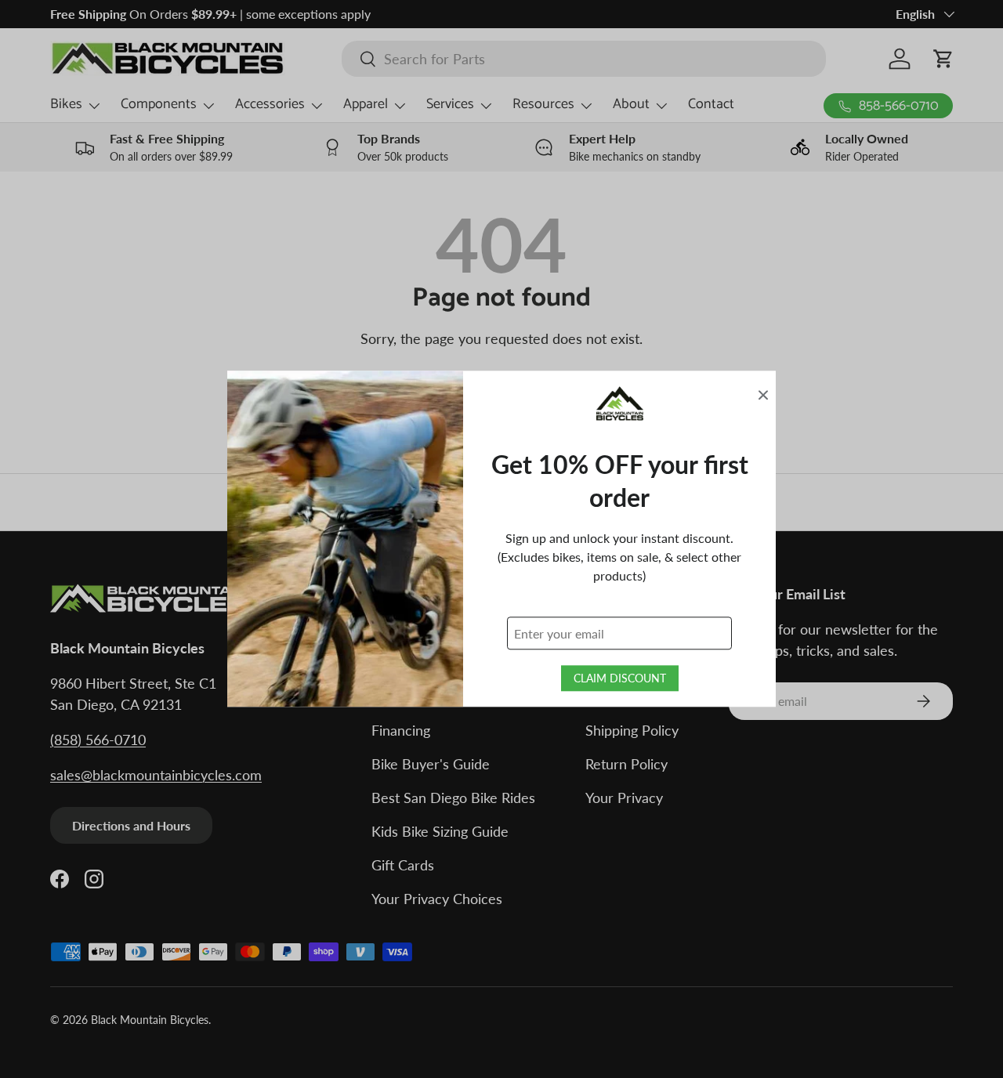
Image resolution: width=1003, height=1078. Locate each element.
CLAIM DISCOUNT (620, 679)
